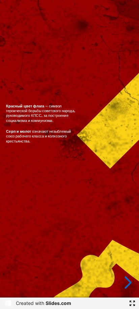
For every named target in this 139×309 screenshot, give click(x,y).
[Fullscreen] (132, 303)
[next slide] (127, 282)
